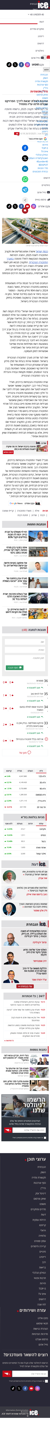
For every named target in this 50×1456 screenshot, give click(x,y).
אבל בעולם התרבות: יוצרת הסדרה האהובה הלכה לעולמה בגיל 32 (15, 596)
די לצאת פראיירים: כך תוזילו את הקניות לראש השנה (16, 612)
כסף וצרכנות (40, 1182)
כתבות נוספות (38, 1049)
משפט (43, 1204)
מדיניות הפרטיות (40, 1334)
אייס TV (42, 1294)
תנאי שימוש (42, 1323)
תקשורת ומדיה (39, 1177)
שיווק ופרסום (40, 1198)
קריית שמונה (8, 510)
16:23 (43, 1009)
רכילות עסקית (39, 1219)
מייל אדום (43, 1344)
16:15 (43, 1002)
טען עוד (23, 752)
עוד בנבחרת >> (25, 986)
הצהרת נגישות (40, 1328)
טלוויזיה (42, 1235)
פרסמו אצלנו (41, 1339)
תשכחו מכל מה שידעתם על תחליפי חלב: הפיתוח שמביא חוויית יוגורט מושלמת (17, 1070)
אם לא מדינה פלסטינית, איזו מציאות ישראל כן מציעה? (34, 873)
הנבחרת (34, 3)
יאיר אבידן (42, 878)
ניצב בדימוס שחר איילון (37, 894)
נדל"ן (43, 1188)
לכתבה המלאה (8, 452)
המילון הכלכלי (39, 1272)
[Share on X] (25, 158)
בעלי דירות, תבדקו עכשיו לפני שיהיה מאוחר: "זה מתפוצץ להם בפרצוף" (16, 1057)
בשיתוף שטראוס (23, 1076)
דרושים (42, 1299)
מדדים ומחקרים (38, 1209)
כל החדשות (10, 1040)
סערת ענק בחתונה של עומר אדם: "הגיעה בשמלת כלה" (15, 581)
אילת (37, 510)
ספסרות (39, 680)
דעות (41, 21)
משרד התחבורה (24, 510)
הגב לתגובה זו (33, 687)
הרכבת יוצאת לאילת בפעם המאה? (31, 708)
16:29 (43, 1033)
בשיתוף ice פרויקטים (22, 1063)
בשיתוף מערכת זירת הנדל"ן (19, 1089)
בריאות (42, 1267)
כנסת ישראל (42, 251)
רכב (44, 1262)
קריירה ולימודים (38, 1246)
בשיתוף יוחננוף (22, 618)
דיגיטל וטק (40, 1193)
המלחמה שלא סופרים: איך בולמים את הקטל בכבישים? (32, 889)
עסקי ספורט (40, 1241)
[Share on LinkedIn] (25, 169)
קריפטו (42, 1225)
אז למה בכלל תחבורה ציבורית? (29, 739)
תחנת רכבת (23, 515)
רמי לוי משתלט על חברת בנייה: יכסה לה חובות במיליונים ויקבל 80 (16, 534)
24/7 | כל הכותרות (33, 996)
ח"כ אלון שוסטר (40, 910)
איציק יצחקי (23, 540)
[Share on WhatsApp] (25, 179)
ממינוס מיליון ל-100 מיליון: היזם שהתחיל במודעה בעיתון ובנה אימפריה (16, 1083)
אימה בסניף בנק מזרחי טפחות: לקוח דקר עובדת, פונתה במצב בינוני (15, 550)
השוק (35, 9)
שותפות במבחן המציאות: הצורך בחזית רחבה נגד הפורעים (33, 905)
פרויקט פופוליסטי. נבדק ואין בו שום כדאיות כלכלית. (30, 724)
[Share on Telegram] (25, 190)
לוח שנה (41, 1304)
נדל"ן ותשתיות (39, 91)
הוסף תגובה (13, 667)
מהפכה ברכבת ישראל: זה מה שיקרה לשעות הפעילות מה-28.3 (21, 447)
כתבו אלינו (43, 1318)
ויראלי (43, 1230)
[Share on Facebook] (25, 148)
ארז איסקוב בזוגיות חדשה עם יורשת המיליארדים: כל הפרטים (15, 565)
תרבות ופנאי (40, 1278)
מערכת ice (43, 133)
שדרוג (34, 515)
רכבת (42, 515)
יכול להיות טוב (37, 693)
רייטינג (42, 1256)
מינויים (42, 1251)
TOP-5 (42, 1288)
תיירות (43, 1283)
